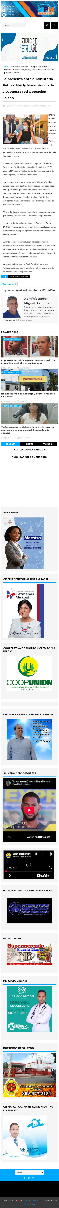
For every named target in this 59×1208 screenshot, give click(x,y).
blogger (10, 444)
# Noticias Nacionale (18, 276)
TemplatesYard (31, 1200)
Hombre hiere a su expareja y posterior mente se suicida (28, 395)
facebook (48, 444)
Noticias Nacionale (19, 66)
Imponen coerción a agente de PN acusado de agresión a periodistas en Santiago (28, 361)
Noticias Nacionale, (43, 106)
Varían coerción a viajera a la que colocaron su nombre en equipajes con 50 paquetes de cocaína (28, 430)
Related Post (9, 332)
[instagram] (33, 1178)
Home (5, 66)
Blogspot (29, 1205)
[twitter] (29, 1178)
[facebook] (24, 1178)
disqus (29, 444)
